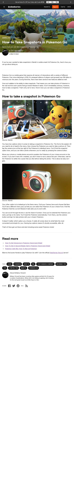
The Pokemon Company (45, 264)
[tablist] (47, 6)
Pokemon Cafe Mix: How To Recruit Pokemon (21, 249)
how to (26, 264)
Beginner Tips (61, 264)
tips (4, 268)
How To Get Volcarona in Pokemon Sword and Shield (23, 243)
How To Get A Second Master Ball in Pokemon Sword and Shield (27, 246)
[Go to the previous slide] (3, 2)
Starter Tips (13, 268)
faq (33, 264)
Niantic (23, 268)
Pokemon (17, 264)
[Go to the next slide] (71, 2)
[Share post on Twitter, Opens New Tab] (13, 285)
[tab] (47, 6)
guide (9, 264)
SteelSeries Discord (56, 253)
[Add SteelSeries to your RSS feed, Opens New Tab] (26, 285)
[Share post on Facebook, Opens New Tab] (9, 285)
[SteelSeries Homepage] (14, 7)
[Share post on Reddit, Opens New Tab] (18, 285)
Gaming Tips (6, 37)
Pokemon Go (33, 268)
